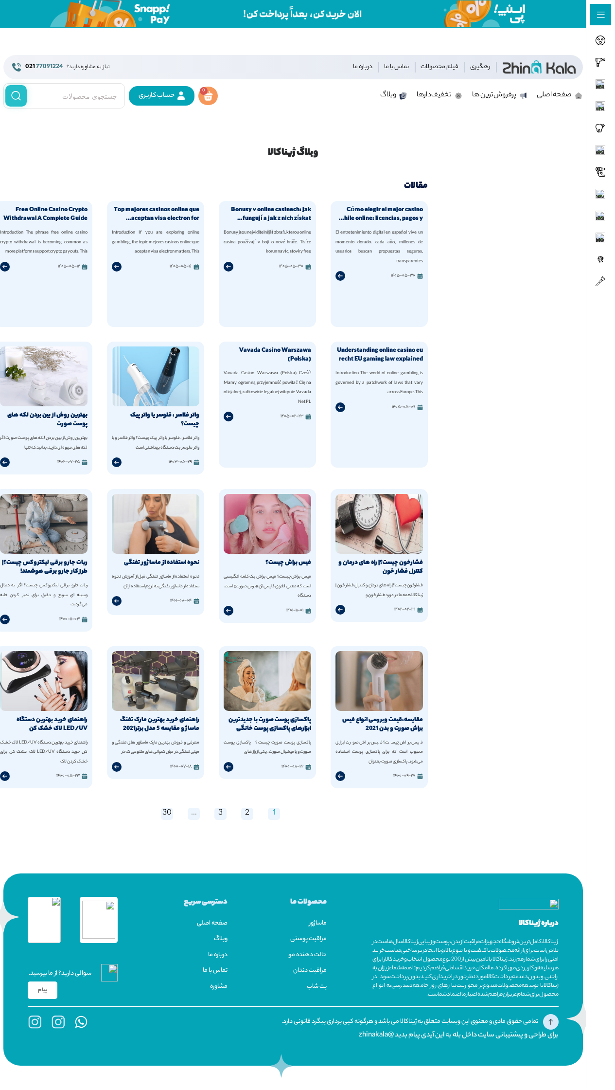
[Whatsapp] (81, 1022)
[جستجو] (16, 96)
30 (166, 814)
